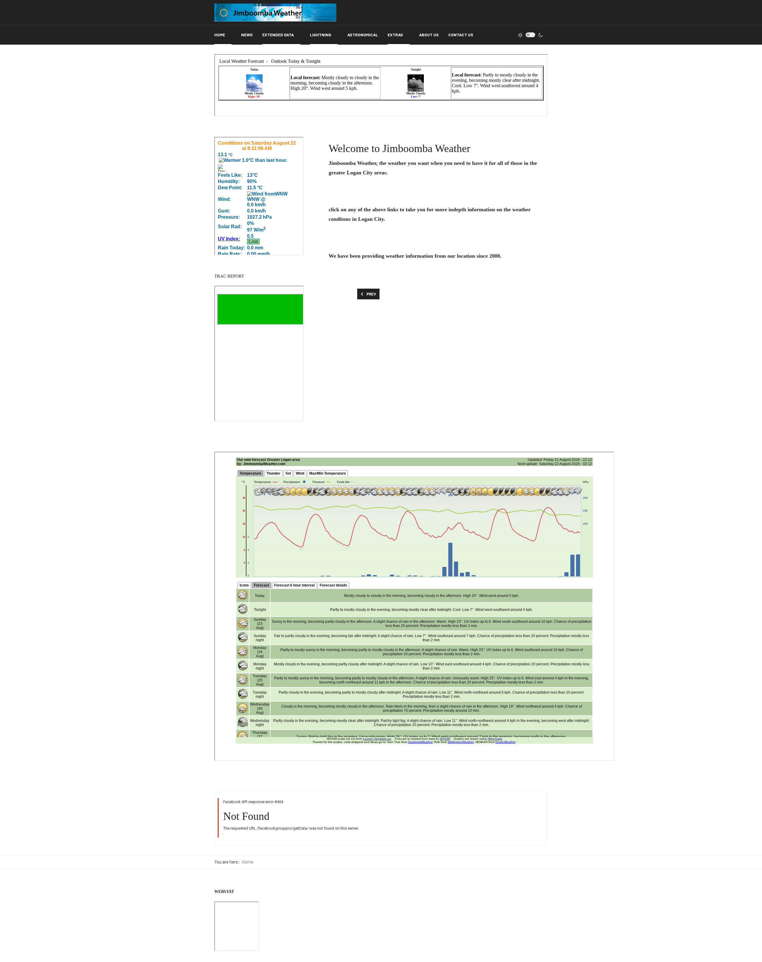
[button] (223, 35)
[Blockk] (275, 12)
